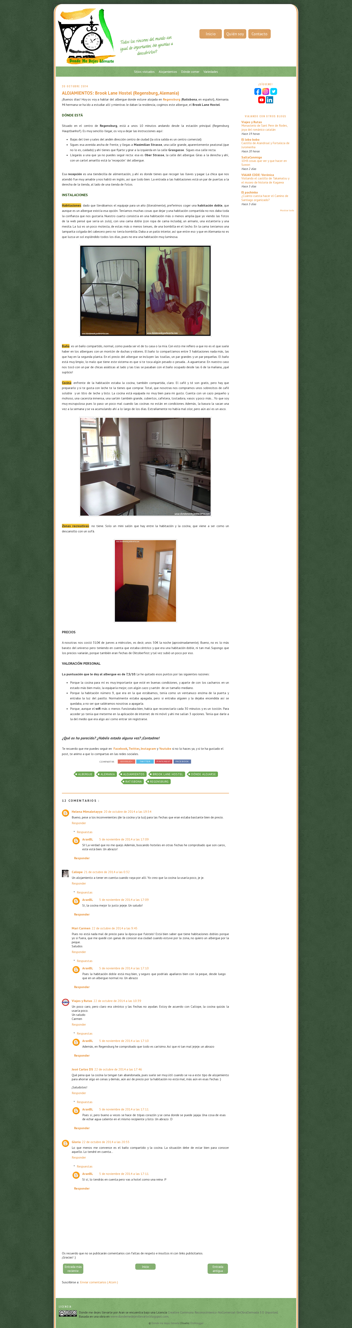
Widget (202, 780)
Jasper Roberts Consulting (189, 780)
